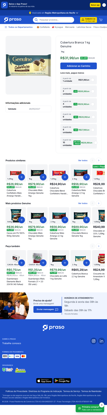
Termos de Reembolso (91, 391)
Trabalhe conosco (11, 343)
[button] (95, 5)
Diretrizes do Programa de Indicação (45, 391)
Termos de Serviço (71, 391)
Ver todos (82, 160)
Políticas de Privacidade (16, 391)
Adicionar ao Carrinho (78, 66)
